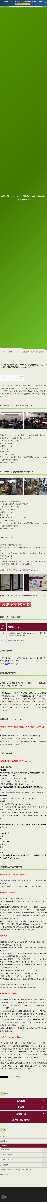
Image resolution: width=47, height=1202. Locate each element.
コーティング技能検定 (6, 1155)
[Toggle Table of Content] (19, 378)
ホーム (2, 1136)
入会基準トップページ (6, 1160)
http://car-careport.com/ (16, 640)
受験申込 (5, 1145)
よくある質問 (4, 1165)
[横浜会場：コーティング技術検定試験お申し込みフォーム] (15, 608)
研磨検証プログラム (6, 1150)
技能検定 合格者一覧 (6, 1141)
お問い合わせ (4, 1174)
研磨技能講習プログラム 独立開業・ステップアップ (15, 1170)
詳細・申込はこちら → (22, 3)
